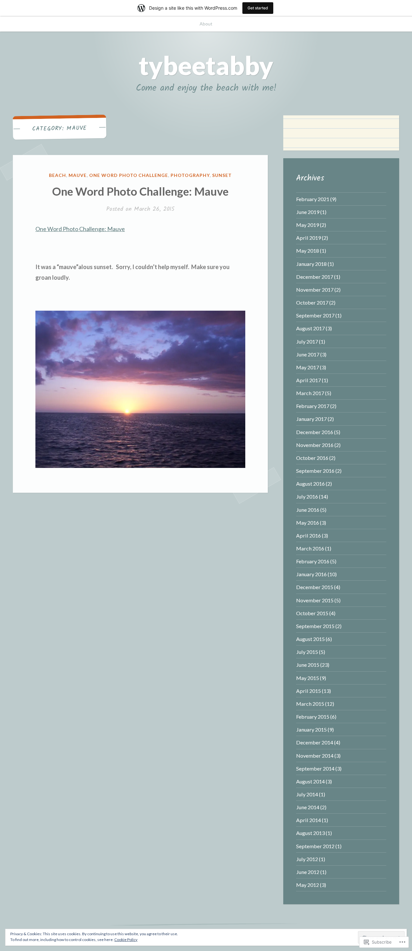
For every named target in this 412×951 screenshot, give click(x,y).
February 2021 (312, 199)
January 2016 (311, 574)
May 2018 (307, 250)
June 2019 (307, 212)
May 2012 (307, 885)
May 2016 (307, 522)
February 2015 (312, 716)
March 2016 (310, 548)
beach (57, 175)
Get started (258, 7)
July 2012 (307, 859)
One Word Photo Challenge (128, 175)
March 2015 (310, 704)
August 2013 (310, 833)
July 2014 (307, 794)
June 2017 (307, 354)
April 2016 (308, 535)
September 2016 (315, 471)
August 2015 (310, 639)
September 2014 (315, 768)
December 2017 (314, 277)
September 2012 (315, 846)
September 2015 (315, 626)
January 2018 (311, 264)
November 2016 (314, 445)
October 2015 (312, 613)
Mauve (78, 175)
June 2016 (307, 510)
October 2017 (312, 302)
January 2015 (311, 729)
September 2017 (315, 315)
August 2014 (310, 781)
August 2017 (310, 328)
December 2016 (314, 432)
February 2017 (312, 406)
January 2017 (311, 419)
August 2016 (310, 483)
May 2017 (307, 367)
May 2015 (307, 678)
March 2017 (310, 393)
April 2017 (308, 380)
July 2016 (307, 496)
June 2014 (307, 807)
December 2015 (314, 587)
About (206, 23)
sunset (222, 175)
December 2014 (314, 742)
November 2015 (314, 600)
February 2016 (312, 561)
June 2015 (307, 665)
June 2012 (307, 872)
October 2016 (312, 458)
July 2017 (307, 341)
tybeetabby (206, 65)
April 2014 (308, 820)
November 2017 (314, 289)
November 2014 (314, 755)
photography (190, 175)
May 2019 (307, 225)
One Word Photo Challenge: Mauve (140, 191)
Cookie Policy (125, 939)
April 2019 (308, 238)
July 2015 (307, 652)
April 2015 (308, 691)
